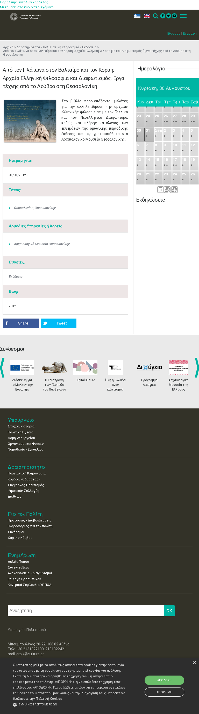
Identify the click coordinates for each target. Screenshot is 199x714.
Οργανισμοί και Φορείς (26, 444)
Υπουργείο (21, 420)
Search (155, 16)
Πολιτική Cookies (49, 698)
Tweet (61, 323)
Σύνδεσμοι (16, 532)
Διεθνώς (15, 496)
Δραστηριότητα (28, 47)
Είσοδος (174, 33)
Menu (182, 16)
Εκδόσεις (89, 47)
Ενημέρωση (22, 555)
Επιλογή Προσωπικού (24, 579)
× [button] (194, 663)
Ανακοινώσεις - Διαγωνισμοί (30, 573)
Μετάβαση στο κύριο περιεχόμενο (27, 7)
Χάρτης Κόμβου (20, 538)
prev (3, 368)
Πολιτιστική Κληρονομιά (61, 47)
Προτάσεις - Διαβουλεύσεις (30, 520)
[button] (69, 705)
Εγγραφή (190, 33)
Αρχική (8, 47)
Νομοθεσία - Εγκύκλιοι (25, 449)
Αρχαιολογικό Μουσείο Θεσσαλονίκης (42, 244)
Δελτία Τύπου (18, 562)
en (146, 16)
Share (23, 323)
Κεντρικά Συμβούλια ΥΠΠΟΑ (29, 585)
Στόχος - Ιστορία (21, 426)
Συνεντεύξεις (18, 567)
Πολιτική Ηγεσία (20, 432)
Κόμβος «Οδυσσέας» (24, 479)
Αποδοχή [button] (164, 680)
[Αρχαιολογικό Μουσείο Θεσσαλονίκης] (30, 121)
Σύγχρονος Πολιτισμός (26, 485)
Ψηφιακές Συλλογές (23, 491)
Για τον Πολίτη (25, 514)
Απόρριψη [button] (164, 692)
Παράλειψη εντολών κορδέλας (24, 2)
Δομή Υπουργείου (21, 438)
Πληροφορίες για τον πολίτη (30, 526)
